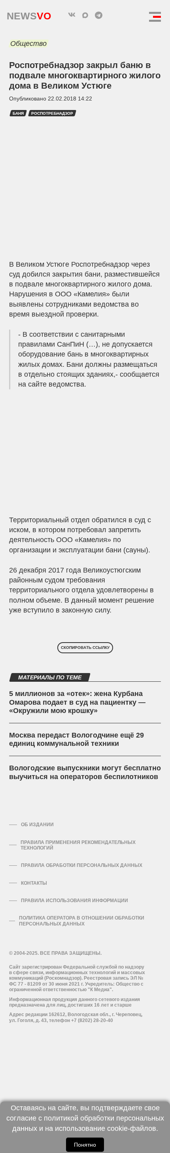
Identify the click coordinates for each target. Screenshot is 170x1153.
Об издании (37, 824)
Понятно (85, 1145)
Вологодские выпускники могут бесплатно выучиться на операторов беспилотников (85, 772)
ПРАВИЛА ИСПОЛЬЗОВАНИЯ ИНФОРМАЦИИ (74, 900)
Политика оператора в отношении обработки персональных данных (81, 920)
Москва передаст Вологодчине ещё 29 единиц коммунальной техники (76, 739)
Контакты (34, 883)
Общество (28, 43)
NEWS (29, 14)
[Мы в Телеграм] (98, 15)
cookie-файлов (131, 1128)
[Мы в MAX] (85, 15)
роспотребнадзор (52, 113)
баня (18, 113)
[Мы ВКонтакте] (71, 15)
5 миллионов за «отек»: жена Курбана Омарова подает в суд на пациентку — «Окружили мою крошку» (77, 702)
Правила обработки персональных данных (81, 865)
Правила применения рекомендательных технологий (78, 845)
